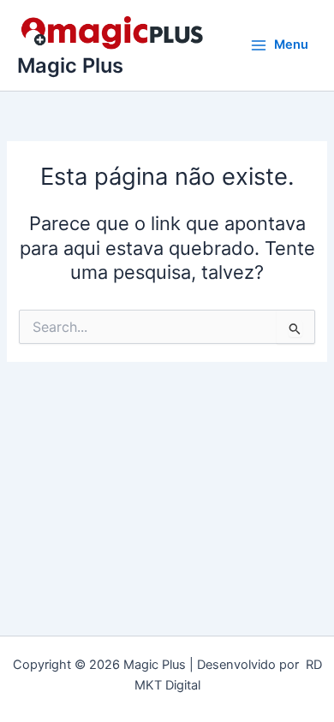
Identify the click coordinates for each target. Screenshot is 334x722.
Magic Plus (70, 65)
